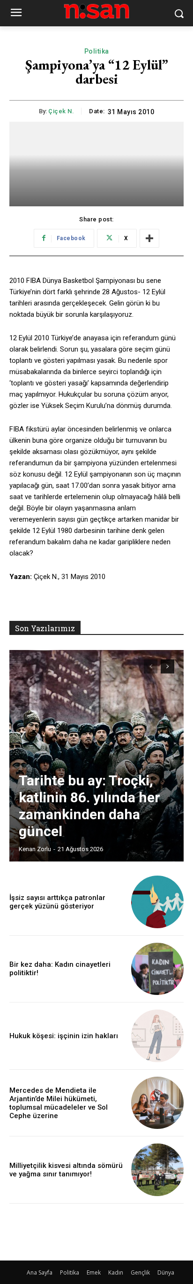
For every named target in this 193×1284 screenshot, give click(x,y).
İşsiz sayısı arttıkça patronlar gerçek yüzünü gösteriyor (57, 901)
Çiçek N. (61, 111)
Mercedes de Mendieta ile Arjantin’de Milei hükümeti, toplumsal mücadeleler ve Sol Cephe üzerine (58, 1103)
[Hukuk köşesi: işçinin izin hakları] (157, 1036)
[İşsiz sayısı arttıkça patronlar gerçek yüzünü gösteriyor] (157, 902)
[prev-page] (150, 666)
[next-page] (167, 666)
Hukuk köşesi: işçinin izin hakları (63, 1036)
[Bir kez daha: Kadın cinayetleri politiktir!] (157, 969)
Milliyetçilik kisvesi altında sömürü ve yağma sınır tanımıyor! (66, 1169)
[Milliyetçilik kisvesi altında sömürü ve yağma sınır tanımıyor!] (157, 1169)
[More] (149, 238)
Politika (96, 51)
